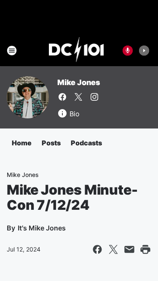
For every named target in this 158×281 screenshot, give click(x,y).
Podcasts (86, 143)
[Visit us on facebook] (62, 97)
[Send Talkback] (128, 50)
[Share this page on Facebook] (97, 249)
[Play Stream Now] (144, 50)
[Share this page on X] (113, 249)
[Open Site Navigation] (12, 50)
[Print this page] (145, 249)
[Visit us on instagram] (94, 97)
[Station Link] (76, 50)
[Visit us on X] (78, 97)
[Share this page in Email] (129, 249)
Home (22, 143)
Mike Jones (78, 82)
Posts (51, 143)
